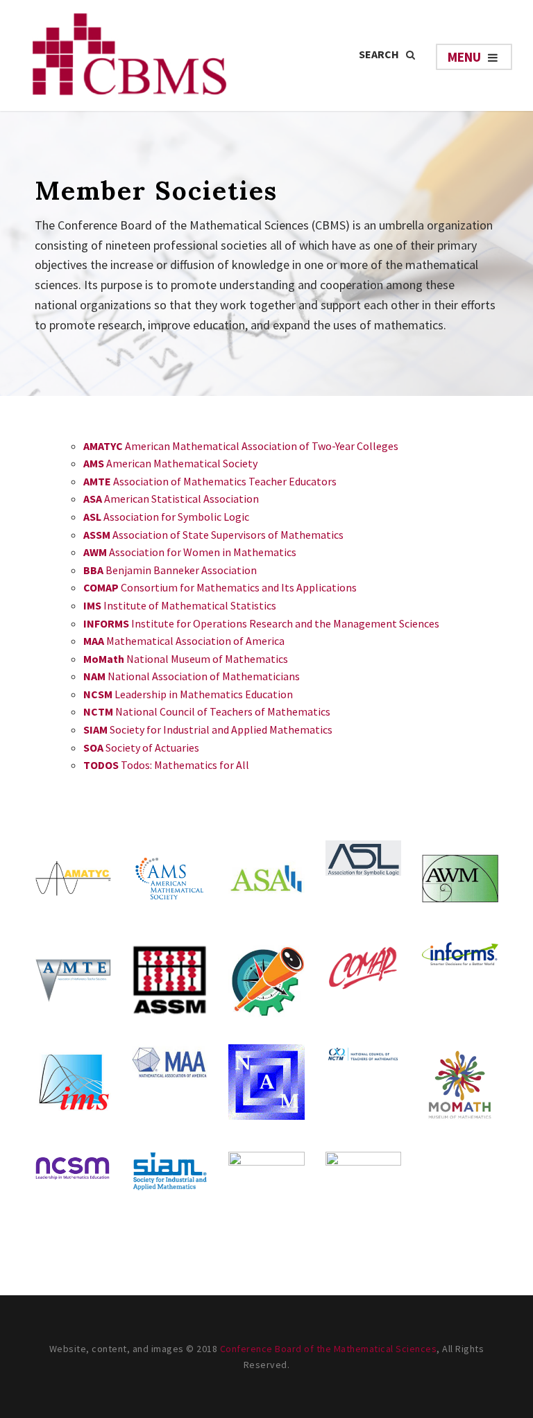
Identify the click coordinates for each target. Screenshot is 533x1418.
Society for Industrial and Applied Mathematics (207, 729)
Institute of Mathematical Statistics (179, 605)
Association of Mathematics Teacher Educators (210, 481)
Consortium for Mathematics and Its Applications (220, 587)
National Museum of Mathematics (185, 659)
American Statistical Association (171, 498)
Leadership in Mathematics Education (188, 694)
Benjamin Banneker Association (170, 570)
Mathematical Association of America (184, 641)
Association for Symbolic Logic (166, 517)
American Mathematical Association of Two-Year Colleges (240, 446)
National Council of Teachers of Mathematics (206, 711)
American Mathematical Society (170, 463)
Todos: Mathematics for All (166, 765)
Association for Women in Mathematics (189, 552)
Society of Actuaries (141, 747)
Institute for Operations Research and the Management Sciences (261, 623)
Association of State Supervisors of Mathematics (213, 535)
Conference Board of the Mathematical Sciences (328, 1348)
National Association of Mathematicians (191, 676)
